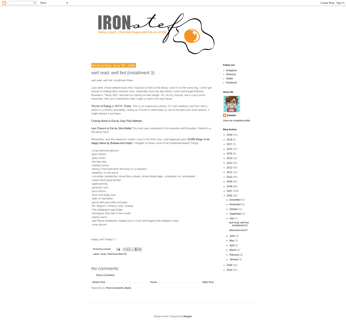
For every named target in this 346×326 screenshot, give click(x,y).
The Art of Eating (101, 106)
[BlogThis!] (129, 249)
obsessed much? (238, 230)
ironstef (231, 115)
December (235, 199)
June (232, 236)
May (232, 240)
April (232, 245)
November (235, 204)
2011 (230, 172)
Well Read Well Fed (117, 254)
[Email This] (125, 249)
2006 (230, 195)
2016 (230, 149)
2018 (230, 139)
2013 (230, 163)
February (234, 254)
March (233, 250)
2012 (230, 167)
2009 (230, 181)
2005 (230, 265)
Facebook (231, 82)
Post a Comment (105, 275)
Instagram (231, 70)
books (104, 254)
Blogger (187, 316)
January (234, 259)
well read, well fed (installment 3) (239, 224)
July (231, 218)
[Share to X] (132, 249)
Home (153, 282)
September (235, 213)
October (234, 209)
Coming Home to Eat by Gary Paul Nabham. (117, 120)
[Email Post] (118, 249)
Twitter (229, 78)
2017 (230, 144)
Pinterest (231, 74)
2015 (230, 153)
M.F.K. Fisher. (123, 106)
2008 (230, 186)
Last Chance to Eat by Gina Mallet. (111, 128)
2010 (230, 177)
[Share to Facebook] (136, 249)
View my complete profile (236, 120)
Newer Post (98, 282)
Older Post (208, 282)
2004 (230, 270)
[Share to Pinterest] (140, 249)
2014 (230, 158)
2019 (230, 134)
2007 (230, 191)
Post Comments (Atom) (118, 288)
